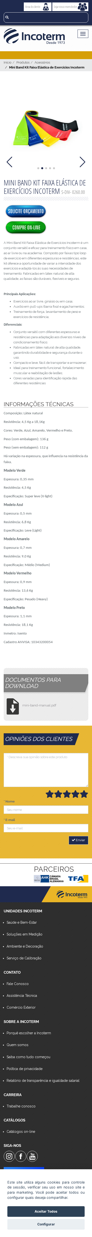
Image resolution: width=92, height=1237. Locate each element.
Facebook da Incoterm (20, 1156)
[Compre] (26, 227)
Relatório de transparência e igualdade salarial (43, 1081)
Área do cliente (32, 6)
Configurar (46, 1224)
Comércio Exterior (21, 1007)
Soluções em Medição (24, 934)
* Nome (9, 801)
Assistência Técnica (22, 996)
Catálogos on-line (21, 1132)
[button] (38, 168)
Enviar (80, 840)
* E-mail (9, 820)
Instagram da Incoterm (9, 1156)
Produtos (22, 62)
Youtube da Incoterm (32, 1156)
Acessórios (42, 62)
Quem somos (17, 1045)
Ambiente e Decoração (25, 946)
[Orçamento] (26, 211)
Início (7, 62)
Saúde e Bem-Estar (22, 922)
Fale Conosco (18, 984)
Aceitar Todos (46, 1211)
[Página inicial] (36, 36)
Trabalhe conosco (21, 1106)
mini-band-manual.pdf (39, 705)
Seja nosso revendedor (65, 6)
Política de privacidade (24, 1069)
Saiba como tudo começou (28, 1057)
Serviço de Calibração (24, 958)
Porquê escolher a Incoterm (29, 1033)
